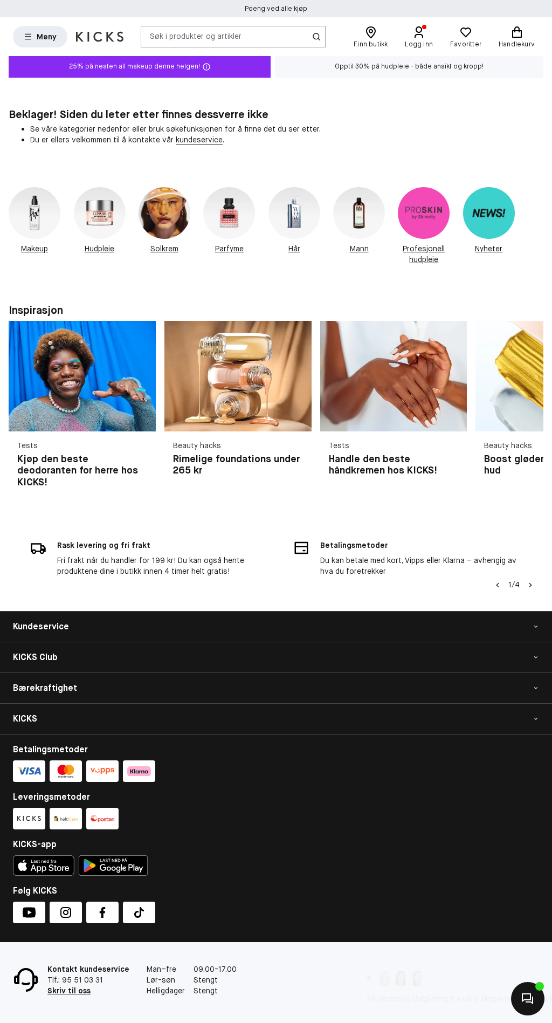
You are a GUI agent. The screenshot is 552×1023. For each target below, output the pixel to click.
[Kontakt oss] (527, 998)
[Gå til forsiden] (99, 36)
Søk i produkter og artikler (196, 36)
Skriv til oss (69, 990)
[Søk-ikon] (316, 36)
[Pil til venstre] (497, 585)
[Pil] (530, 411)
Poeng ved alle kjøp (276, 8)
